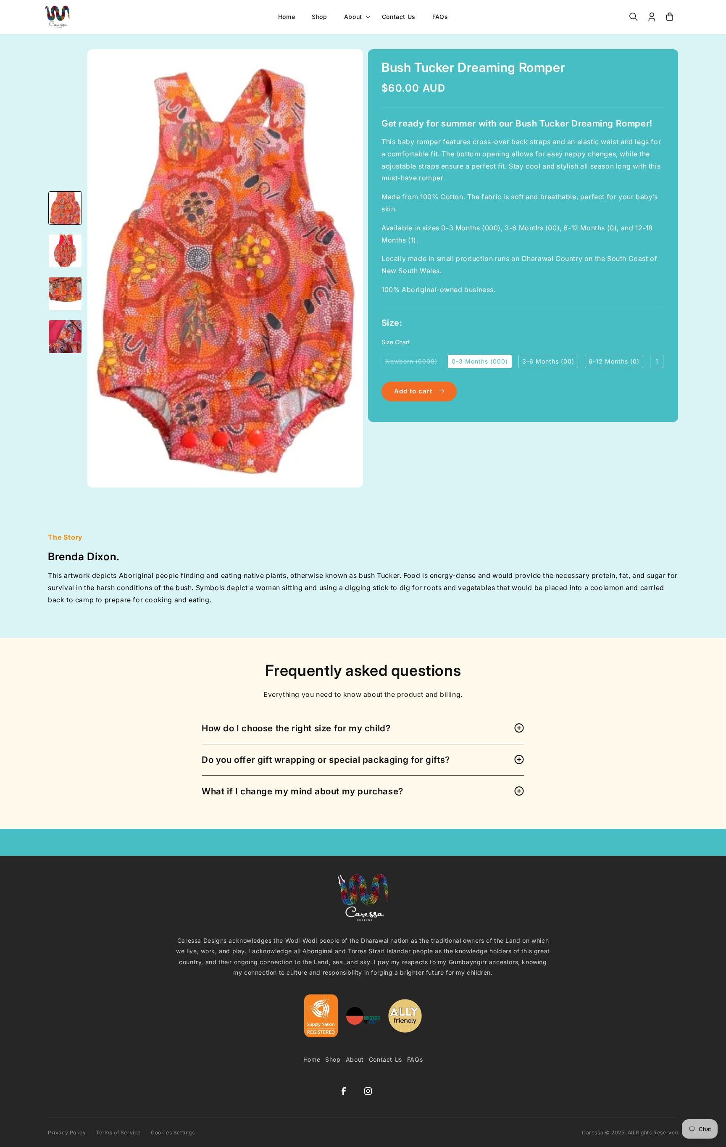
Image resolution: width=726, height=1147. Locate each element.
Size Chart (395, 341)
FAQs (415, 1059)
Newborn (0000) (413, 362)
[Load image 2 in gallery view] (65, 251)
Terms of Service (118, 1132)
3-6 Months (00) (548, 360)
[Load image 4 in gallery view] (65, 336)
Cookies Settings (173, 1132)
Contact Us (385, 1059)
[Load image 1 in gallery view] (65, 208)
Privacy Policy (67, 1132)
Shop (332, 1059)
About (355, 1059)
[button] (355, 17)
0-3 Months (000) (480, 360)
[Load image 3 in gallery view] (65, 293)
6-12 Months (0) (614, 360)
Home (311, 1059)
